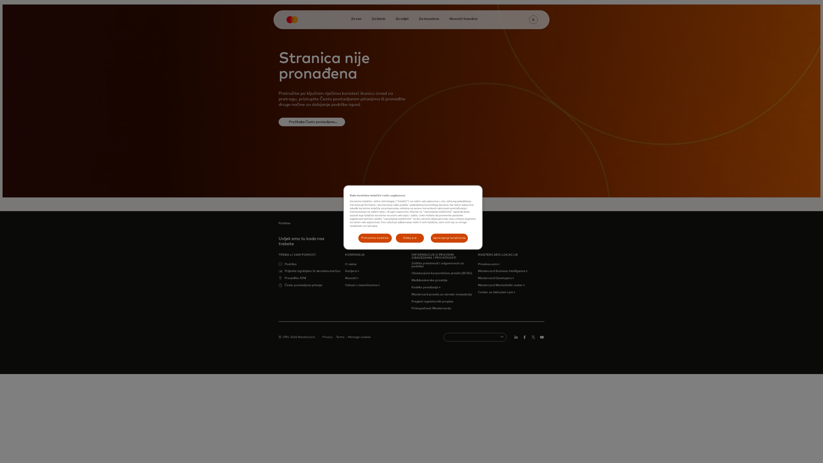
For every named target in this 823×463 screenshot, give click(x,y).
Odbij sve (409, 238)
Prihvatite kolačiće (375, 238)
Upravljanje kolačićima (449, 238)
